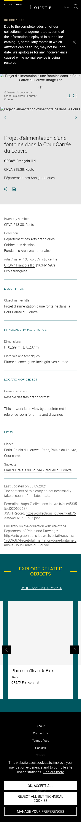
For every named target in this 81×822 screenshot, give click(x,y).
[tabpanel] (40, 650)
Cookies (40, 748)
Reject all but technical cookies (40, 799)
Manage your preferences (40, 812)
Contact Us (40, 733)
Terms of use (40, 740)
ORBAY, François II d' (20, 161)
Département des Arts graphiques (29, 239)
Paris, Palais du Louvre (21, 450)
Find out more (53, 772)
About (41, 726)
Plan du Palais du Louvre (23, 470)
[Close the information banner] (74, 42)
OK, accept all (40, 786)
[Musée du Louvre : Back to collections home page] (40, 7)
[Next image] (73, 117)
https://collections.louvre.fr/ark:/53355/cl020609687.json (40, 515)
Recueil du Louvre (58, 470)
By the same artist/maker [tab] (41, 587)
